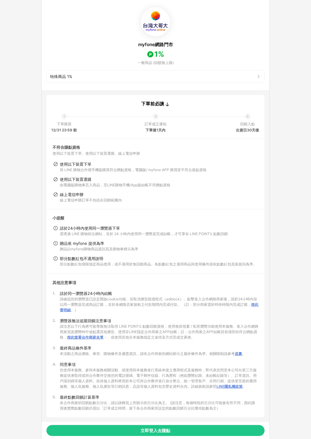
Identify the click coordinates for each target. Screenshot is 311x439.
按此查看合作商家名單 (85, 337)
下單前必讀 (152, 103)
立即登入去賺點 (155, 430)
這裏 (238, 353)
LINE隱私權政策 (230, 386)
